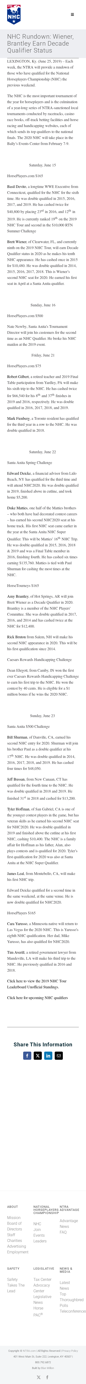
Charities (14, 1240)
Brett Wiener (16, 241)
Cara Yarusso (17, 923)
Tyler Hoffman (18, 808)
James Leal (15, 873)
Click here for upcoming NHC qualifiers (37, 997)
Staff (11, 1235)
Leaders (40, 1241)
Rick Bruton (16, 636)
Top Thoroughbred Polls (72, 1300)
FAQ (63, 1232)
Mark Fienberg (18, 418)
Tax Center (42, 1279)
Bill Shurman (17, 737)
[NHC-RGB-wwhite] (14, 6)
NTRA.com (29, 1350)
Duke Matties (17, 507)
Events (39, 1235)
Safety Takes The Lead (16, 1285)
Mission (14, 1217)
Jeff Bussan (16, 779)
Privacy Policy (70, 1350)
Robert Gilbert (18, 376)
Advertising (16, 1246)
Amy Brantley (17, 596)
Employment (17, 1252)
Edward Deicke (19, 473)
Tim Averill (15, 952)
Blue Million (47, 1368)
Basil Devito (16, 186)
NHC (37, 1224)
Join (37, 1229)
